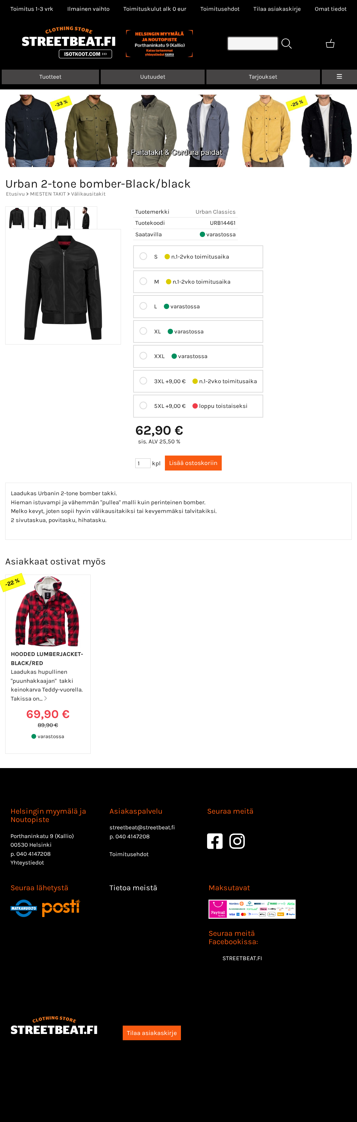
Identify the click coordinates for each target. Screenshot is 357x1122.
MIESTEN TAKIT (48, 194)
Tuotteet (50, 76)
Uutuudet (152, 76)
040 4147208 (33, 853)
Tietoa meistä (133, 887)
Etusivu (15, 194)
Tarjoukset (263, 76)
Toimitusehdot (220, 8)
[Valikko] (339, 77)
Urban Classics (216, 211)
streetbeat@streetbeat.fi (142, 827)
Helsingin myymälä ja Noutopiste (48, 815)
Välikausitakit (88, 194)
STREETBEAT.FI (242, 958)
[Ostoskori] (330, 43)
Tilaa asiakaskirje (277, 8)
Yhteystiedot (27, 862)
